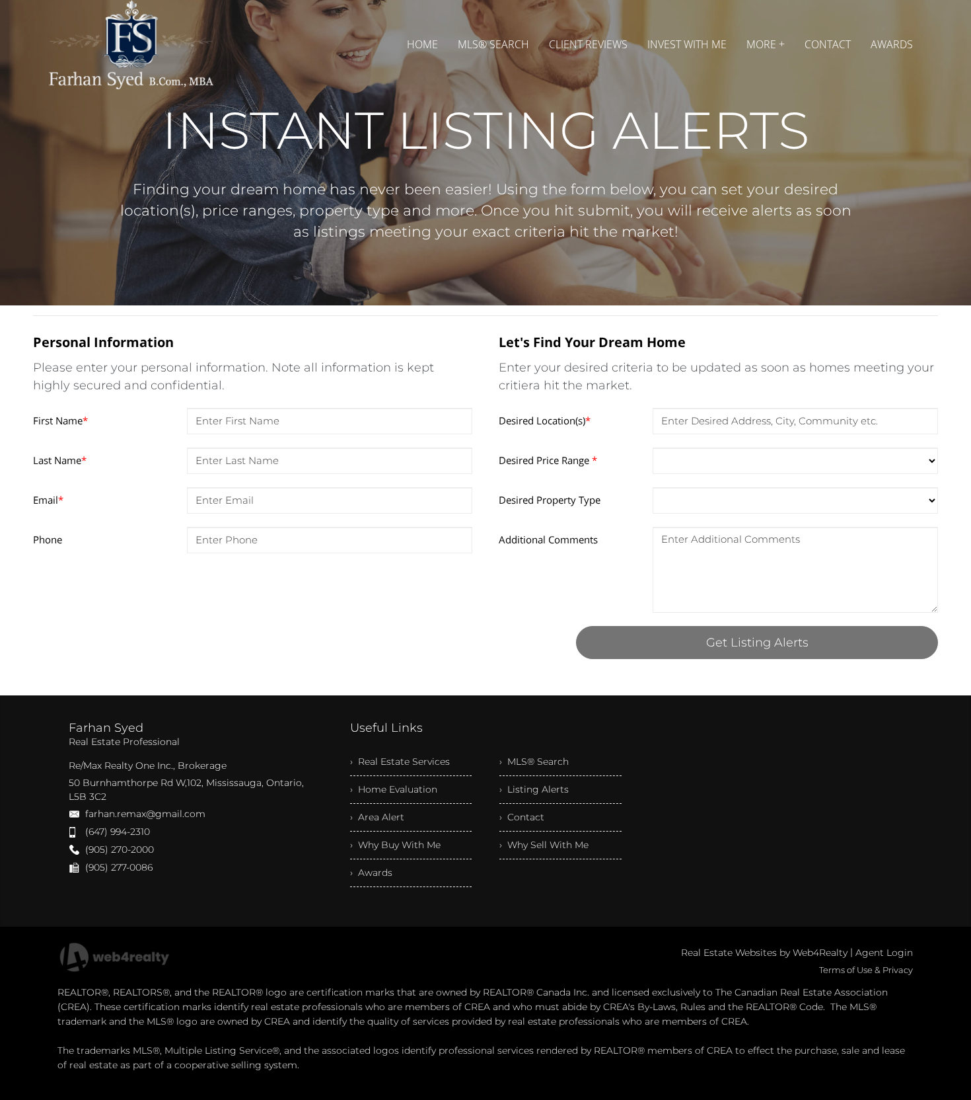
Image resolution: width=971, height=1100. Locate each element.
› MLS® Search (534, 761)
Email (48, 499)
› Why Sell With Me (544, 845)
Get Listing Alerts (757, 642)
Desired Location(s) (545, 420)
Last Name (60, 460)
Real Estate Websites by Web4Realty (764, 953)
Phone (47, 539)
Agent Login (884, 953)
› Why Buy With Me (395, 845)
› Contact (521, 817)
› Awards (371, 873)
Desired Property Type (549, 499)
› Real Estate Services (400, 761)
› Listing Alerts (534, 789)
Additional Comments (548, 539)
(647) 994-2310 (117, 832)
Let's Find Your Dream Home (592, 342)
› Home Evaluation (393, 789)
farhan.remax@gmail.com (145, 814)
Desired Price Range (548, 460)
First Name (60, 420)
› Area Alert (377, 817)
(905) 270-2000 (119, 849)
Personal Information (103, 342)
